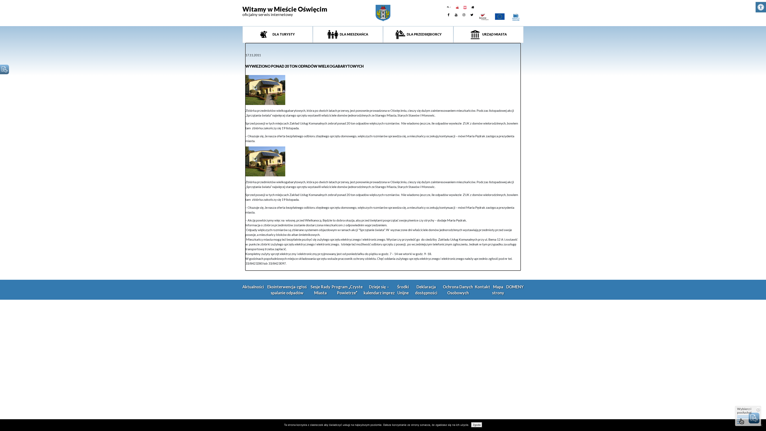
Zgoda (477, 424)
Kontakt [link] (482, 286)
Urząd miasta (494, 34)
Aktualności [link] (253, 286)
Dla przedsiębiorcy (424, 34)
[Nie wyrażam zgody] (761, 425)
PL (448, 7)
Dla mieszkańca (353, 34)
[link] (761, 7)
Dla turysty (283, 34)
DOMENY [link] (515, 286)
